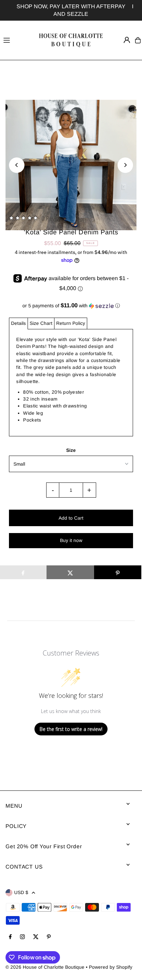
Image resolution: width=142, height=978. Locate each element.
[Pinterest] (49, 937)
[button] (71, 305)
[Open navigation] (16, 40)
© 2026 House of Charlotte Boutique (45, 967)
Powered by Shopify (110, 967)
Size (71, 450)
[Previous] (16, 165)
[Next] (125, 165)
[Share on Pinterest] (117, 572)
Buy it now (71, 540)
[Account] (127, 40)
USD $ (21, 892)
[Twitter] (36, 937)
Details (18, 323)
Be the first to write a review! (71, 729)
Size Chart (41, 323)
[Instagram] (22, 937)
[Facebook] (10, 937)
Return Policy (70, 323)
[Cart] (138, 40)
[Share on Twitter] (70, 572)
